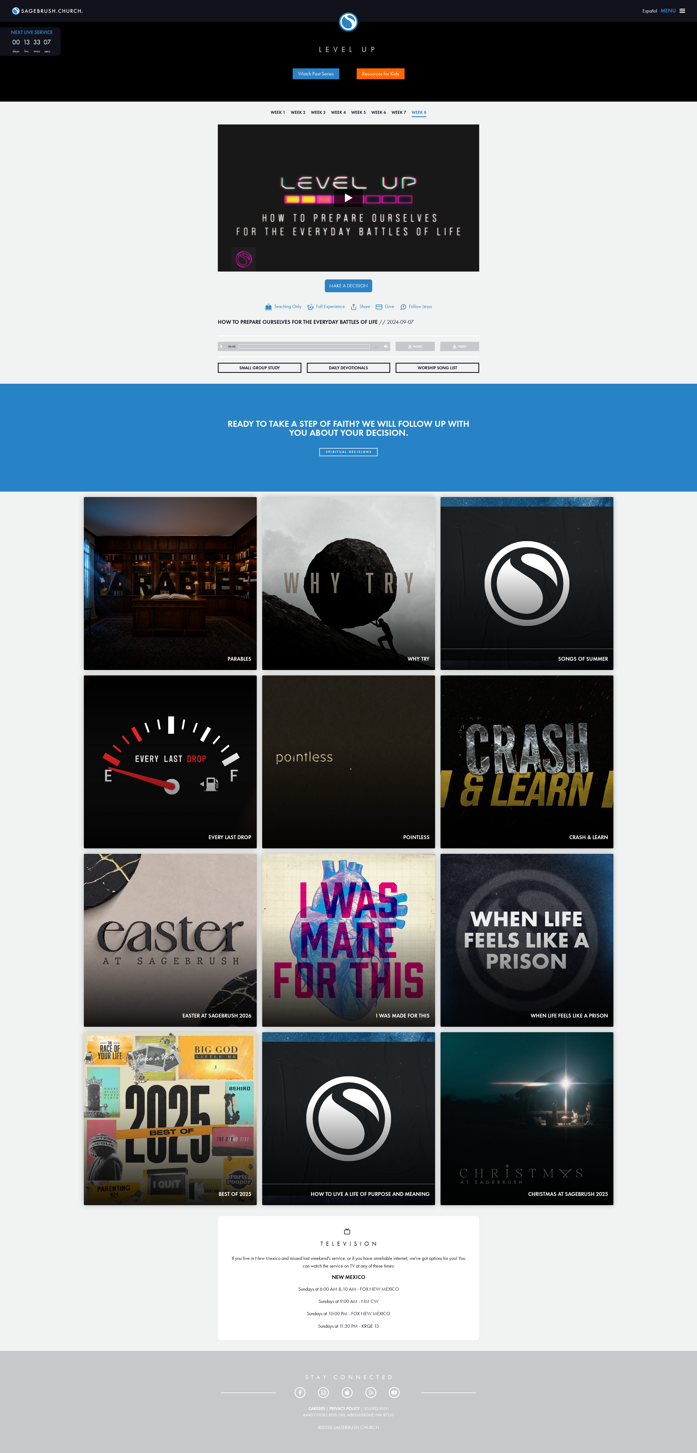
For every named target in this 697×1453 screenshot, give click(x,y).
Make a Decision (348, 285)
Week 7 (399, 112)
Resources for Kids (380, 74)
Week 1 (278, 112)
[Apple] (348, 1392)
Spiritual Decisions (349, 452)
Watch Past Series (316, 74)
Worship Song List (437, 367)
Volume (385, 346)
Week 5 (358, 112)
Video (462, 346)
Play (221, 346)
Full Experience (330, 306)
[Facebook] (301, 1392)
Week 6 (378, 112)
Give (389, 306)
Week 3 (318, 112)
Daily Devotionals (348, 367)
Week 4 (338, 112)
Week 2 (298, 112)
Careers (316, 1408)
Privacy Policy (344, 1408)
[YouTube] (395, 1392)
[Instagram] (325, 1392)
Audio (417, 346)
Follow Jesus (420, 306)
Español (650, 11)
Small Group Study (259, 367)
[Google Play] (372, 1392)
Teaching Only (287, 306)
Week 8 (419, 112)
